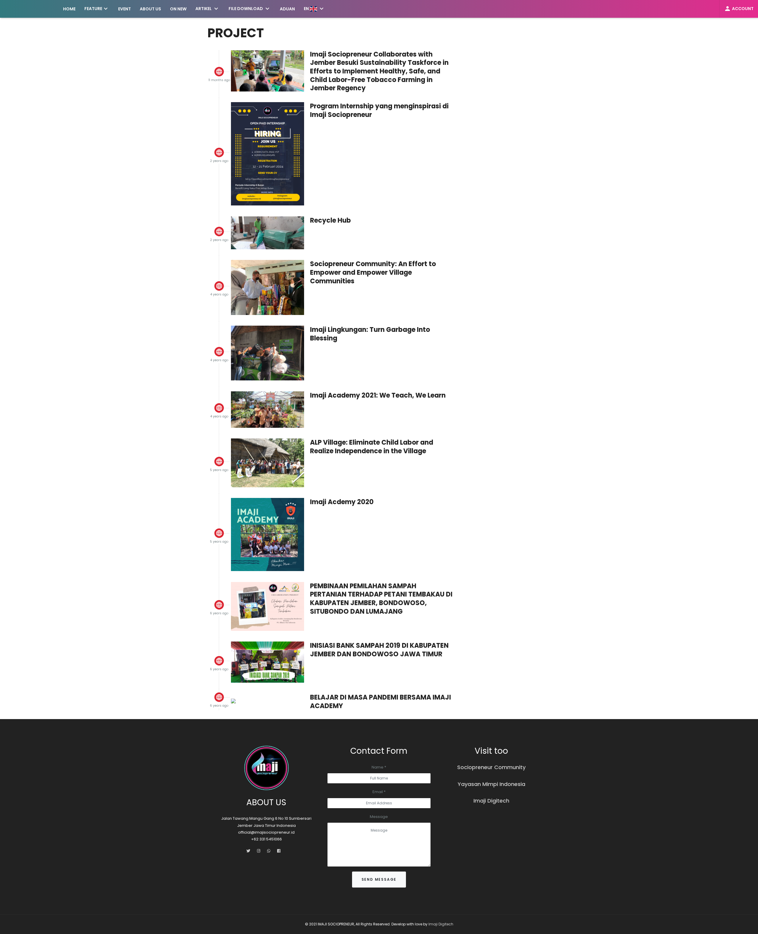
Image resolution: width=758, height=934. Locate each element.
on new (178, 9)
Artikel (207, 8)
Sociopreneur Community (491, 767)
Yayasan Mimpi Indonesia (491, 784)
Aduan (287, 9)
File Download (250, 8)
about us (150, 9)
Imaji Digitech (491, 800)
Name (379, 767)
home (69, 9)
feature (96, 8)
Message (379, 816)
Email (379, 792)
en (314, 8)
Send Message (379, 879)
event (124, 9)
